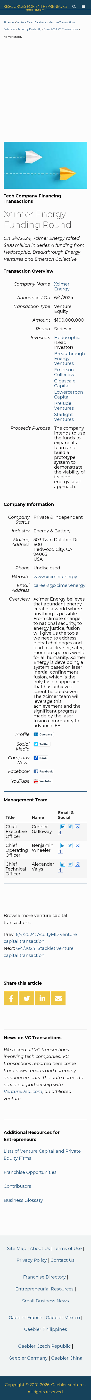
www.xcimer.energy (55, 576)
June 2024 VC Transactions (61, 29)
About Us (40, 1248)
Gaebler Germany (28, 1358)
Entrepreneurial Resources (44, 1289)
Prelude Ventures (64, 406)
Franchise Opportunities (30, 1172)
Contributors (17, 1186)
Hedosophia (67, 337)
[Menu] (83, 6)
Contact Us (62, 1260)
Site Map (16, 1248)
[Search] (74, 6)
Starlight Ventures (64, 417)
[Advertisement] (45, 91)
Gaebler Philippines (45, 1329)
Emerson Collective (64, 372)
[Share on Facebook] (11, 998)
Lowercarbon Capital (68, 394)
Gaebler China (67, 1358)
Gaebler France (25, 1317)
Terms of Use (68, 1248)
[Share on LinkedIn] (42, 998)
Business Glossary (23, 1200)
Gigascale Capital (64, 383)
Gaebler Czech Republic (44, 1346)
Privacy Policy (32, 1260)
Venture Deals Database (31, 22)
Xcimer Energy (62, 286)
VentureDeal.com (23, 1091)
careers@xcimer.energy (59, 585)
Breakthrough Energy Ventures (69, 358)
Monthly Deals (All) (29, 29)
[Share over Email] (58, 998)
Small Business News (45, 1301)
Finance (9, 22)
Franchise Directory (44, 1277)
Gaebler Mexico (63, 1317)
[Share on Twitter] (26, 998)
